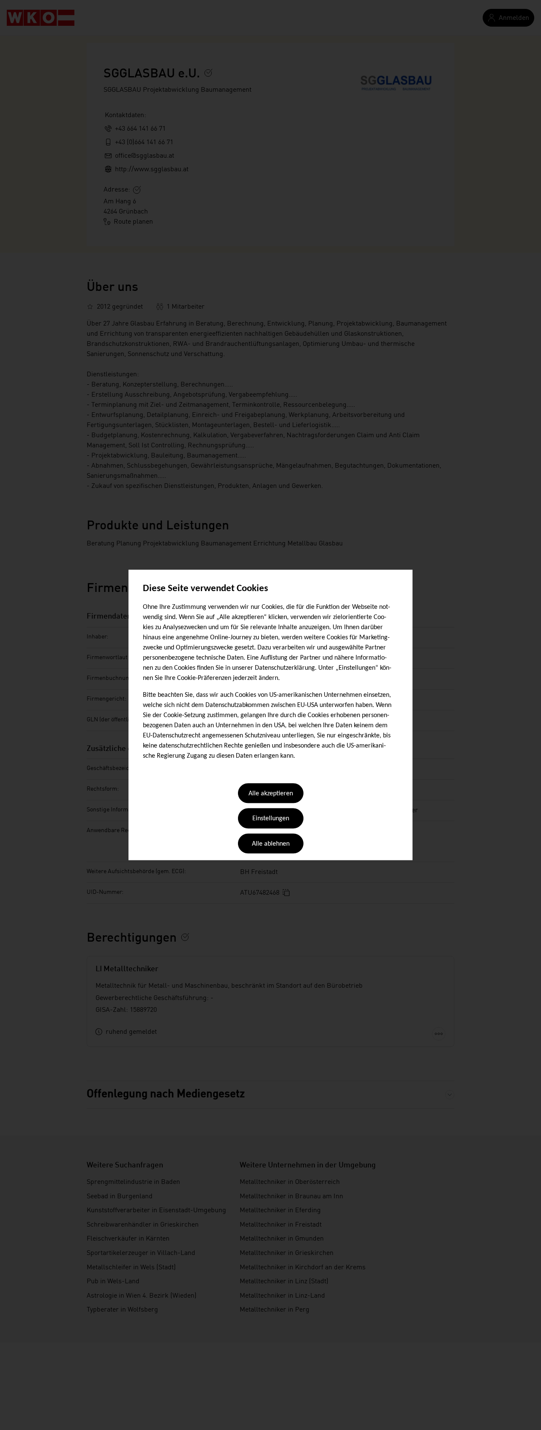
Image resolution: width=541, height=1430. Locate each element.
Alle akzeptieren (271, 793)
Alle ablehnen (271, 844)
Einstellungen (270, 819)
